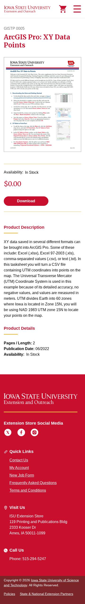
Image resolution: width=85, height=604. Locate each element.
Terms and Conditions (27, 490)
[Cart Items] (63, 9)
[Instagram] (34, 433)
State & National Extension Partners (46, 594)
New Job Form (21, 475)
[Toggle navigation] (76, 9)
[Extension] (27, 9)
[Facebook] (21, 433)
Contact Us (18, 460)
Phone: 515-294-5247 (27, 559)
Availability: (13, 172)
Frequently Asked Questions (33, 483)
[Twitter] (8, 433)
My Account (19, 468)
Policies (9, 594)
